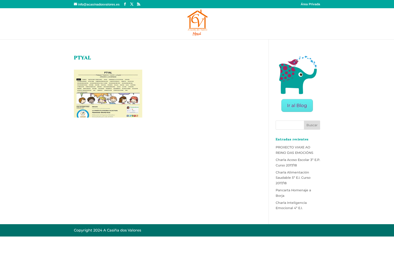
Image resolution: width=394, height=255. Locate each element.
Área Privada (310, 4)
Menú (197, 34)
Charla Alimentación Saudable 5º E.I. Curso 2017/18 (293, 177)
